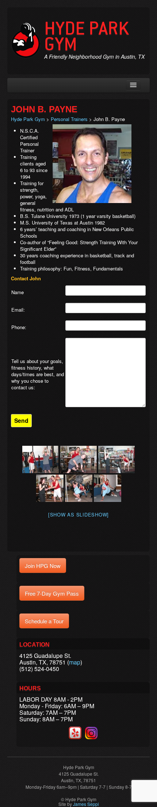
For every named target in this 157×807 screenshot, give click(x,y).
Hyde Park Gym (86, 36)
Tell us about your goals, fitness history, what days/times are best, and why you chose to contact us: (37, 374)
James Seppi (86, 804)
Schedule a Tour (44, 621)
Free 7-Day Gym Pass (52, 593)
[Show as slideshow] (78, 514)
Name (17, 292)
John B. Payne (44, 109)
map (74, 662)
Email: (18, 310)
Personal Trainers (69, 119)
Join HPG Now (43, 565)
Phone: (18, 327)
